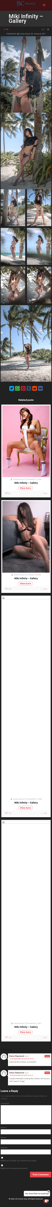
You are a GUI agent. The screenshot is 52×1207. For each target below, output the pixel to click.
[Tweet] (11, 388)
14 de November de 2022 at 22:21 (21, 1075)
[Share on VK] (40, 388)
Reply (47, 1056)
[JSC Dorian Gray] (26, 5)
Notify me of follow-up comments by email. (19, 1161)
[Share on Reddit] (34, 388)
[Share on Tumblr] (29, 388)
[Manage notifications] (46, 1201)
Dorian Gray (24, 34)
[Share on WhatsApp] (17, 388)
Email (4, 1138)
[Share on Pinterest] (23, 388)
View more (25, 488)
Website (4, 1148)
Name (4, 1128)
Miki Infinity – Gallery (26, 482)
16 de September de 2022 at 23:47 (21, 1059)
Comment (5, 1103)
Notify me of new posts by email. (14, 1168)
